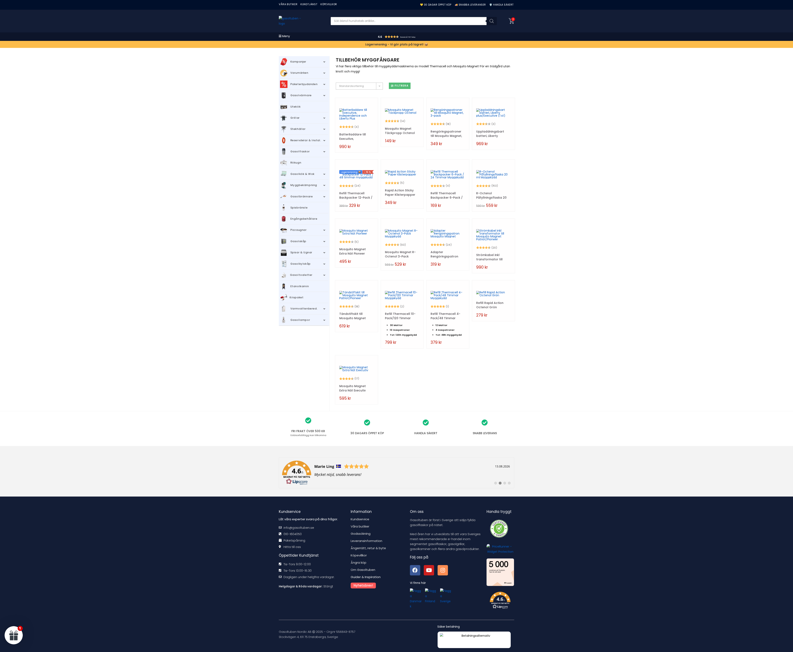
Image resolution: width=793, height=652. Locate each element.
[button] (405, 37)
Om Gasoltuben (363, 570)
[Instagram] (443, 570)
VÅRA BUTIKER (288, 4)
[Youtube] (429, 570)
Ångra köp (358, 562)
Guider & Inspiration (366, 577)
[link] (396, 473)
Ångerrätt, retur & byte (368, 548)
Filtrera (401, 85)
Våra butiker (360, 526)
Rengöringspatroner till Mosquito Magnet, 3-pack (446, 133)
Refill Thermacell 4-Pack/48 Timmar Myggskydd (445, 316)
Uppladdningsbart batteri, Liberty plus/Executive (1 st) (491, 133)
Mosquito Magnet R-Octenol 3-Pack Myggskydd (400, 254)
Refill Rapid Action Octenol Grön (489, 305)
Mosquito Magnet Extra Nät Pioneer (352, 251)
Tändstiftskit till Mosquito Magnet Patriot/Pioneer (352, 316)
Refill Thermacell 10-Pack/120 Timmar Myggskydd (400, 316)
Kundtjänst (308, 4)
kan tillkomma (308, 435)
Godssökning (360, 533)
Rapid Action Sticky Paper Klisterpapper (400, 192)
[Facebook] (415, 570)
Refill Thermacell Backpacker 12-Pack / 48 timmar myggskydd (356, 195)
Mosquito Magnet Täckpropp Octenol (400, 131)
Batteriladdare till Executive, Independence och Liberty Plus (353, 136)
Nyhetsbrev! (363, 585)
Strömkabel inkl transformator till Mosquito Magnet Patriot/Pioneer (489, 257)
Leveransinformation (366, 541)
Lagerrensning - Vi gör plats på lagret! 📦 (396, 44)
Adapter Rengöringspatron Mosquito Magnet (444, 254)
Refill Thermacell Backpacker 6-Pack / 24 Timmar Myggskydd (447, 195)
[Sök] (492, 21)
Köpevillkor (359, 555)
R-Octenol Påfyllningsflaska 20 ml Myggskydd (491, 195)
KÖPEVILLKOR (329, 4)
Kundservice (360, 519)
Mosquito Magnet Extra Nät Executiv (352, 388)
